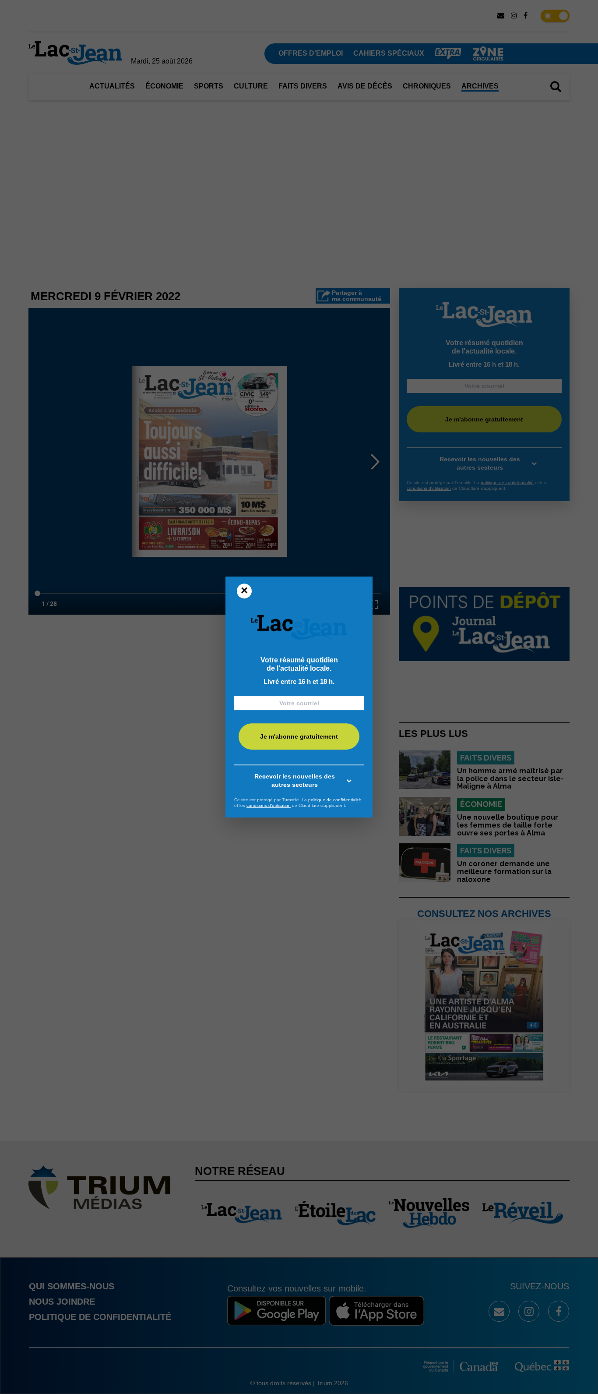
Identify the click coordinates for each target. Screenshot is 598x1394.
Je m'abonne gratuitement (299, 736)
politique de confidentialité (334, 799)
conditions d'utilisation (268, 805)
